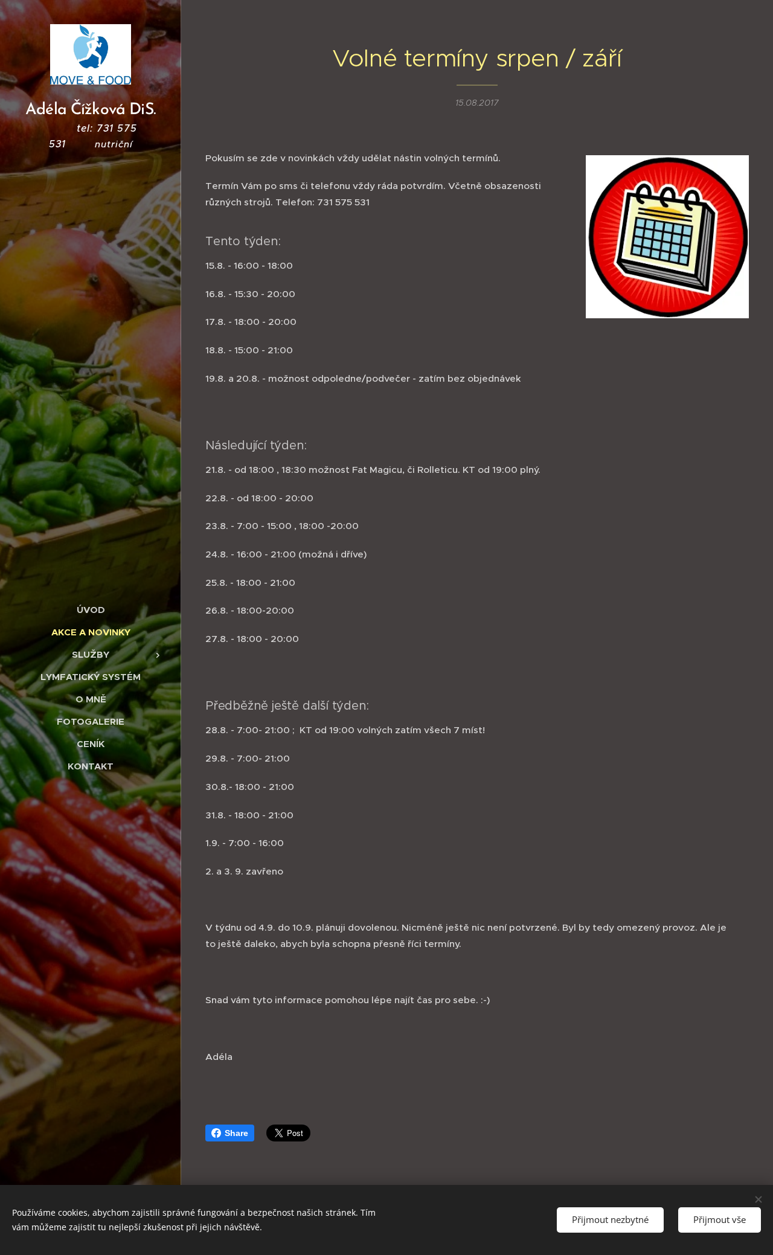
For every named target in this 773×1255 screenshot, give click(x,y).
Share (236, 1133)
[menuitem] (91, 610)
